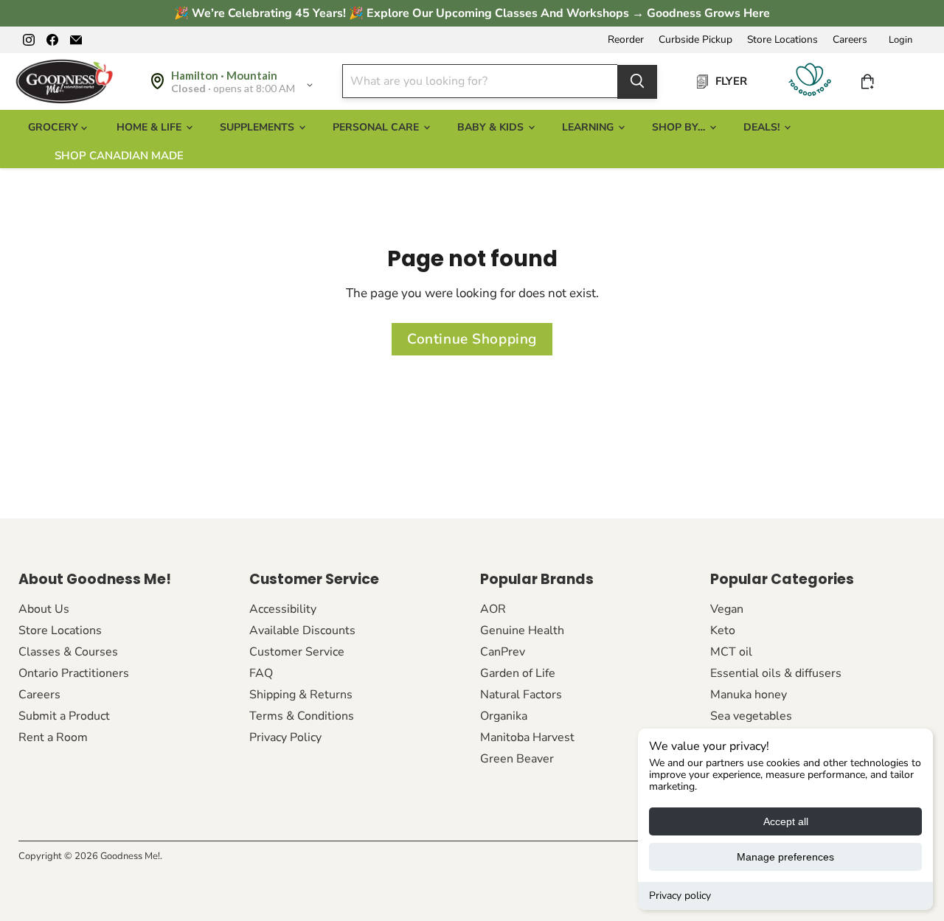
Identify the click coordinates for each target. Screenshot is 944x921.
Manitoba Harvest (527, 737)
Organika (503, 716)
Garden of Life (517, 673)
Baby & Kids (492, 127)
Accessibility (282, 609)
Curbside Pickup (695, 40)
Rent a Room (53, 737)
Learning (589, 127)
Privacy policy (680, 896)
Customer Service (296, 652)
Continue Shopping (472, 339)
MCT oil (731, 652)
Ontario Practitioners (73, 673)
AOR (493, 609)
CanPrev (502, 652)
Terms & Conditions (301, 716)
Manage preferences (785, 857)
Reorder (626, 40)
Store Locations (782, 40)
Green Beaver (517, 759)
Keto (722, 630)
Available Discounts (302, 630)
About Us (43, 609)
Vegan (726, 609)
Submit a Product (64, 716)
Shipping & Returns (301, 695)
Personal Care (377, 127)
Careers (850, 40)
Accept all (785, 821)
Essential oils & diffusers (775, 673)
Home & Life (150, 127)
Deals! (762, 127)
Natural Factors (521, 695)
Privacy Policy (285, 737)
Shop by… (680, 127)
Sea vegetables (751, 716)
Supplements (258, 127)
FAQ (261, 673)
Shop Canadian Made (119, 155)
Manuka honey (748, 695)
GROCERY (54, 127)
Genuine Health (522, 630)
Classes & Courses (68, 652)
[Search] (637, 81)
